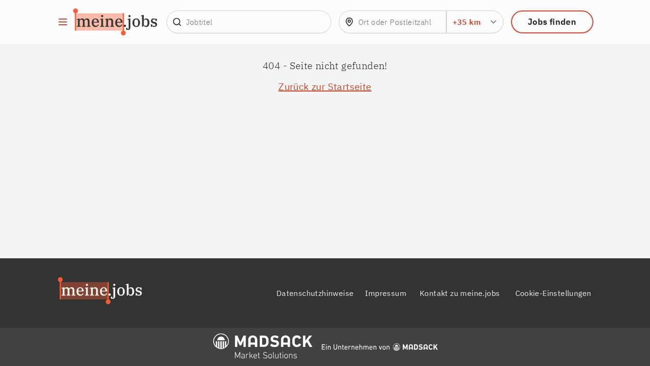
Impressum (385, 293)
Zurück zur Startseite (324, 86)
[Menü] (63, 22)
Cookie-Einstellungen (553, 293)
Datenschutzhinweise (315, 293)
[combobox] (392, 21)
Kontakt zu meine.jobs (460, 293)
